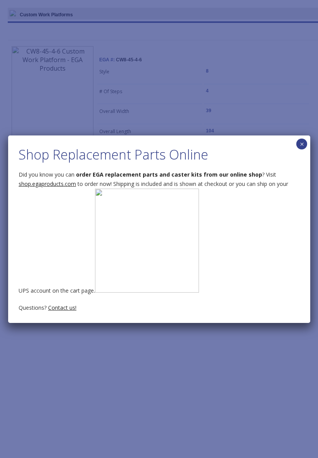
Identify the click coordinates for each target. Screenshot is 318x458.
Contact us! (62, 307)
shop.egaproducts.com (47, 183)
